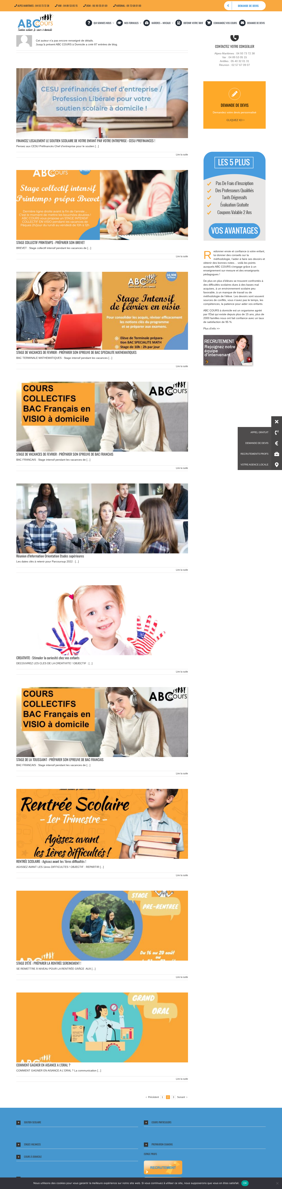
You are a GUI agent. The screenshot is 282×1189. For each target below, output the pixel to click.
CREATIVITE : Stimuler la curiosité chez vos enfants (47, 657)
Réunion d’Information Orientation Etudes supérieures (50, 555)
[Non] (277, 1183)
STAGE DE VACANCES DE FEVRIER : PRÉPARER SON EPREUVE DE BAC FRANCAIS (64, 454)
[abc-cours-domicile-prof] (227, 336)
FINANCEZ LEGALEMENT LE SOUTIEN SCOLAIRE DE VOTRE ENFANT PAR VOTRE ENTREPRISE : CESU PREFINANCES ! (85, 140)
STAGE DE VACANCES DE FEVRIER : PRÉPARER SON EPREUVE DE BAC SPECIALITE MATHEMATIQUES (76, 352)
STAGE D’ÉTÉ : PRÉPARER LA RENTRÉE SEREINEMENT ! (48, 963)
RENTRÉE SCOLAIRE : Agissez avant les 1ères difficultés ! (51, 861)
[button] (77, 1122)
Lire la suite (182, 154)
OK (245, 1183)
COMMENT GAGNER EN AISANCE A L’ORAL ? (43, 1064)
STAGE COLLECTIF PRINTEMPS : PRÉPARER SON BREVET (50, 242)
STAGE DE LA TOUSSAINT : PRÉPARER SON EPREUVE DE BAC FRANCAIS (60, 759)
